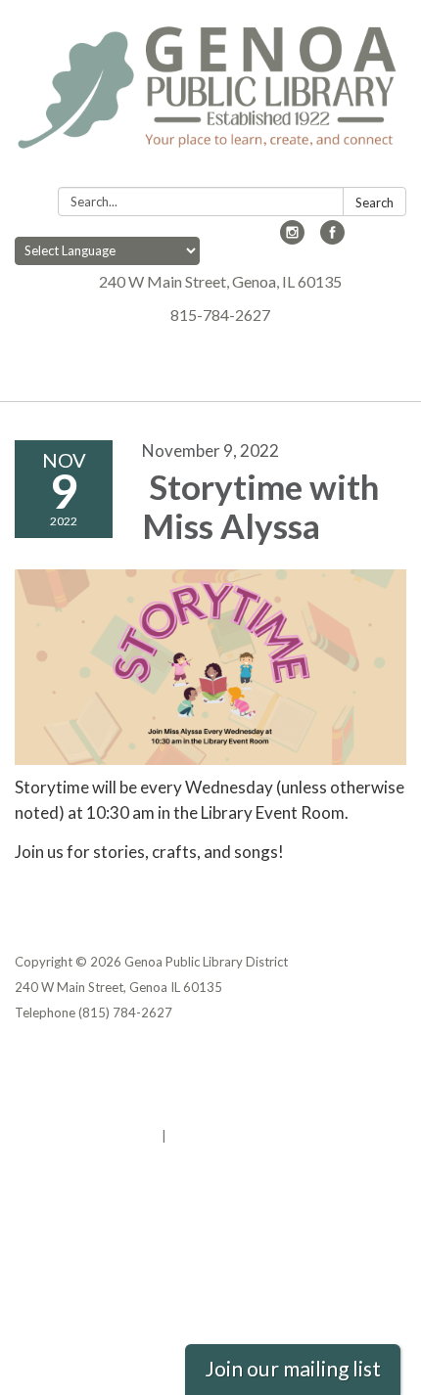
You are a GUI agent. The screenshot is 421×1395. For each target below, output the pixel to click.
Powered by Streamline (87, 1136)
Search (374, 202)
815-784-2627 (220, 314)
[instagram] (292, 238)
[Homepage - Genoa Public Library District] (210, 97)
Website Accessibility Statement (118, 1110)
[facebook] (332, 238)
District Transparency (83, 1085)
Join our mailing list (293, 1368)
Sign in (190, 1136)
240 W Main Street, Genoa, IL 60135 (220, 281)
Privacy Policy (57, 1059)
